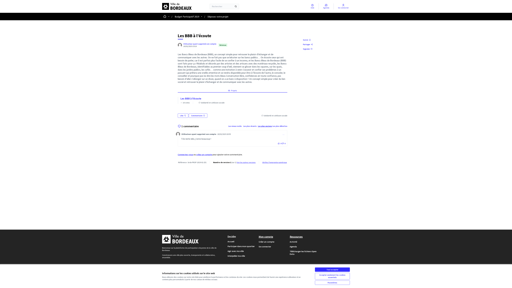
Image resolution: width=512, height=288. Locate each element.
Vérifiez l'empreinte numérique (274, 162)
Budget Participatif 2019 (187, 16)
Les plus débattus (279, 126)
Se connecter (265, 246)
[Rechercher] (236, 6)
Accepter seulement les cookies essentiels (332, 276)
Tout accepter (332, 269)
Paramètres (332, 282)
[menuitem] (242, 241)
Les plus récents (250, 126)
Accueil (231, 241)
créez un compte (204, 154)
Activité (293, 241)
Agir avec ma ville (236, 251)
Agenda (293, 246)
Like (181, 115)
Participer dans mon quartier (241, 246)
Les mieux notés (235, 126)
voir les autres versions (246, 162)
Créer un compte (266, 241)
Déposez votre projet (217, 16)
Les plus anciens (265, 126)
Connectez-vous (185, 154)
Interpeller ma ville (236, 256)
